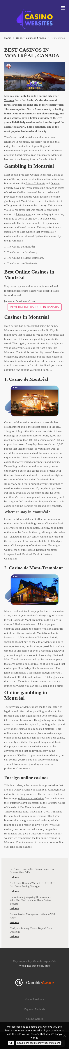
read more (14, 877)
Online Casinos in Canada (31, 37)
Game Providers (34, 999)
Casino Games (34, 1018)
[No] (64, 1035)
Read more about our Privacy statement (38, 1042)
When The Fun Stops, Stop (34, 965)
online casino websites (31, 798)
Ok (11, 1042)
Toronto (9, 100)
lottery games (23, 214)
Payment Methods (34, 1009)
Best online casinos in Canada (34, 306)
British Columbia (35, 183)
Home (7, 37)
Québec (55, 183)
